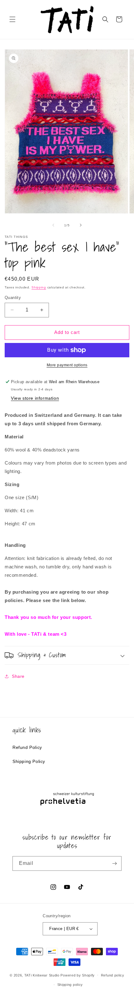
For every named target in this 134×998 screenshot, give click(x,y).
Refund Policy (27, 747)
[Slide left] (53, 225)
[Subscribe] (114, 863)
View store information (35, 398)
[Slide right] (81, 225)
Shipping (38, 287)
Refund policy (112, 975)
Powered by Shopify (77, 975)
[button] (12, 19)
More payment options (67, 365)
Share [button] (18, 676)
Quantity (13, 297)
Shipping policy (70, 984)
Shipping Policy (28, 761)
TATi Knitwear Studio (42, 975)
